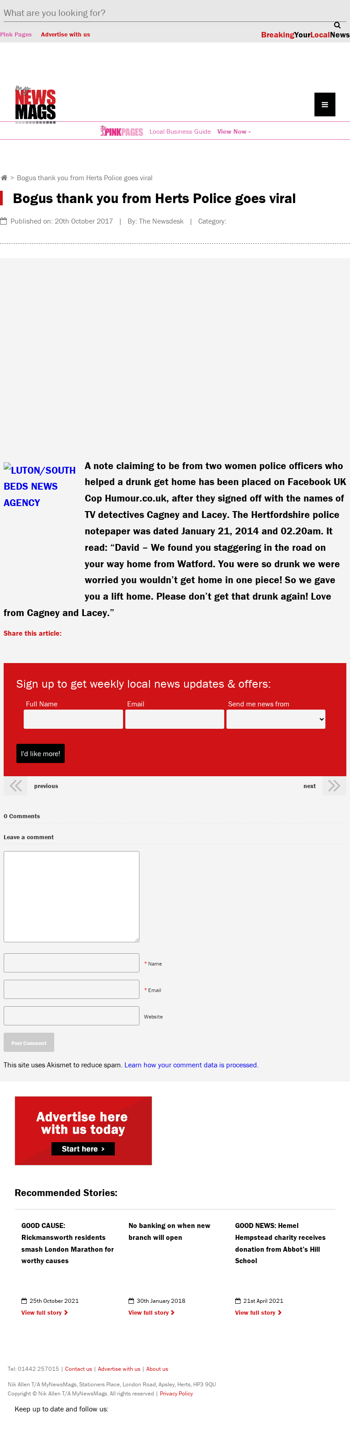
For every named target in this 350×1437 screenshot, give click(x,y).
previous (46, 786)
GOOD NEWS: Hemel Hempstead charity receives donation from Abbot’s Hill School (280, 1243)
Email (135, 703)
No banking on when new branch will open (170, 1231)
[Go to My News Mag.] (4, 177)
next (310, 786)
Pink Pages (16, 34)
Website (153, 1016)
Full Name (41, 703)
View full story (41, 1312)
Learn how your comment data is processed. (191, 1064)
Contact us (78, 1369)
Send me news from (258, 703)
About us (157, 1369)
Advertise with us (65, 34)
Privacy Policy (176, 1393)
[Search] (337, 24)
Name (155, 963)
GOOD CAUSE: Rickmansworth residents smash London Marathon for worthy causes (67, 1243)
